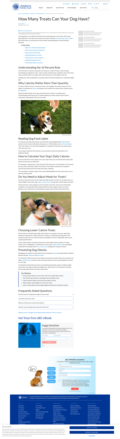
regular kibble (57, 244)
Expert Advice (25, 13)
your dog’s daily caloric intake (64, 38)
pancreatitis (40, 255)
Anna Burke (22, 23)
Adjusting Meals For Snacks (33, 55)
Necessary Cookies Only (91, 432)
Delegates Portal (57, 405)
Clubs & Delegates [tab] (71, 7)
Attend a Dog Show (75, 405)
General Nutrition (40, 13)
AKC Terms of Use (84, 380)
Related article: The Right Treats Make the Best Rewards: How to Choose (40, 312)
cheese (34, 88)
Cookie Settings (92, 435)
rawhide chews (26, 260)
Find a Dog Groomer (40, 407)
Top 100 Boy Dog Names (93, 409)
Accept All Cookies (92, 427)
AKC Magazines (39, 417)
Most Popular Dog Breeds (94, 411)
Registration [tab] (50, 7)
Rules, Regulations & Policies (60, 409)
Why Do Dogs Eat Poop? (93, 415)
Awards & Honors (22, 415)
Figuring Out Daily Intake (32, 52)
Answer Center (56, 411)
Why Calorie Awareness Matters (35, 50)
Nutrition (32, 13)
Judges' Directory (57, 413)
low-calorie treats (42, 246)
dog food (28, 30)
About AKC (21, 405)
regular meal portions (44, 182)
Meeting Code (21, 424)
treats (24, 30)
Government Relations (58, 415)
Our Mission (21, 407)
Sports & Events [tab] (60, 7)
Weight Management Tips (33, 60)
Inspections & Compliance (59, 417)
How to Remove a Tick (93, 420)
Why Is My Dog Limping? (94, 417)
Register (84, 3)
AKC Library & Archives (24, 413)
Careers (20, 420)
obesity (21, 30)
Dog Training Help (40, 413)
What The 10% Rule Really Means (35, 47)
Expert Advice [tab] (83, 7)
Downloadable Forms (58, 407)
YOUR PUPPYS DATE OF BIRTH (63, 373)
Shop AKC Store (39, 415)
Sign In (106, 3)
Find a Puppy (76, 3)
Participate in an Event (75, 407)
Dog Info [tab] (41, 7)
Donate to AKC (74, 409)
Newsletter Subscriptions (24, 422)
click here (79, 391)
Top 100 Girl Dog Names (93, 407)
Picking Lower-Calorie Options (34, 57)
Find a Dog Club (74, 411)
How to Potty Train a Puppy (94, 422)
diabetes (31, 255)
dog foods (64, 142)
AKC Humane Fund (75, 413)
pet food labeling (66, 144)
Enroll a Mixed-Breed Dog (42, 411)
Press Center (21, 417)
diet (31, 30)
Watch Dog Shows (92, 405)
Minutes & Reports (22, 411)
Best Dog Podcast (92, 424)
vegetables (23, 90)
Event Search (67, 3)
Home (19, 13)
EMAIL (60, 364)
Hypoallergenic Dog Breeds (94, 413)
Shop (91, 3)
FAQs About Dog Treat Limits (34, 62)
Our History (21, 409)
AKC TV (97, 3)
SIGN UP (75, 388)
